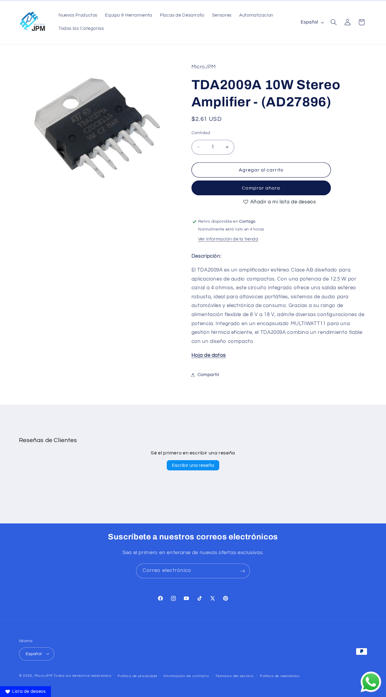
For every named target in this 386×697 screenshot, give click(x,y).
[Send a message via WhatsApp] (371, 682)
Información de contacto (186, 675)
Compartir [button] (209, 374)
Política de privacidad (137, 675)
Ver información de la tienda (228, 239)
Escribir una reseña (193, 465)
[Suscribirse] (243, 571)
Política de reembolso (279, 675)
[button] (333, 22)
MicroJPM (43, 675)
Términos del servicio (234, 675)
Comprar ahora (261, 188)
